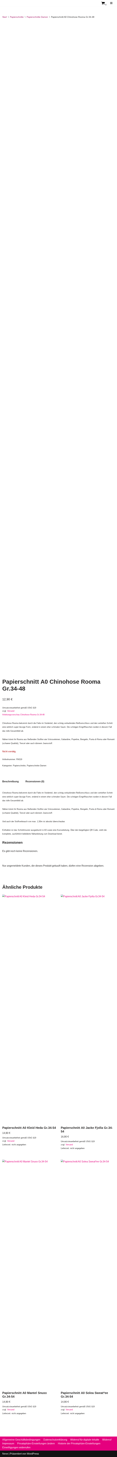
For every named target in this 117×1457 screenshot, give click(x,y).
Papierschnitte (17, 17)
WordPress (33, 1453)
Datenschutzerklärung (55, 1439)
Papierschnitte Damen (37, 17)
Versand (10, 711)
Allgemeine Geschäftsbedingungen (21, 1439)
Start (4, 17)
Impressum (8, 1443)
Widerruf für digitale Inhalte (84, 1439)
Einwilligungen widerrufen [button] (16, 1447)
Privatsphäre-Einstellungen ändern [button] (36, 1443)
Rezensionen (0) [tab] (34, 781)
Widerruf (106, 1439)
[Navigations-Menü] (111, 3)
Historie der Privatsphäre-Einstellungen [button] (79, 1443)
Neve (5, 1453)
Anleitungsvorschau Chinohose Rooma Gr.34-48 (23, 714)
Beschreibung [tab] (10, 781)
